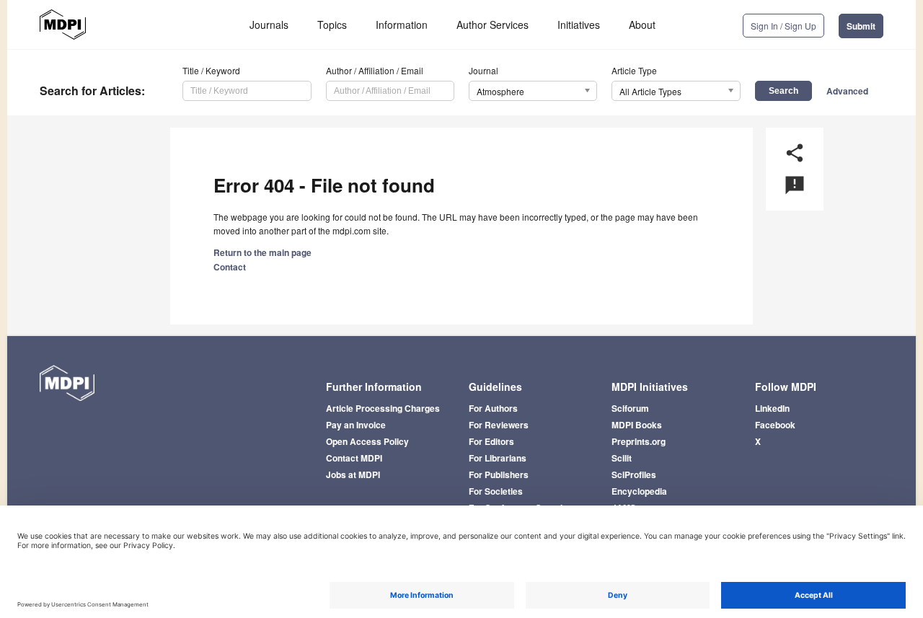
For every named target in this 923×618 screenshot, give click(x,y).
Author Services (492, 24)
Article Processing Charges (383, 408)
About (642, 24)
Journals (268, 24)
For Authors (493, 408)
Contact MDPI (354, 457)
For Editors (491, 441)
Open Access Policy (367, 441)
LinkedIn (772, 408)
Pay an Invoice (356, 424)
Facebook (775, 424)
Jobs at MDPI (353, 474)
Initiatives (578, 24)
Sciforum (630, 408)
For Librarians (497, 457)
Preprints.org (638, 441)
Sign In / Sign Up (783, 25)
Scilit (621, 457)
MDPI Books (636, 424)
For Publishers (499, 474)
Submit (861, 25)
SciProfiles (633, 474)
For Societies (496, 491)
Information (402, 24)
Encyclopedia (639, 491)
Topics (332, 24)
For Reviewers (499, 424)
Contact (229, 266)
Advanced (847, 90)
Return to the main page (262, 252)
